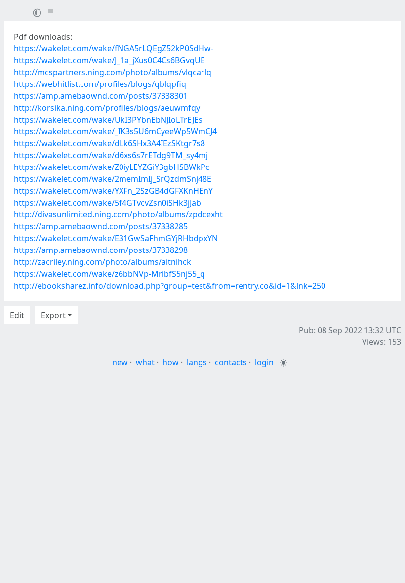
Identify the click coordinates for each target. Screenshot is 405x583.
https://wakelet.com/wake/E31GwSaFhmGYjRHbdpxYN (116, 238)
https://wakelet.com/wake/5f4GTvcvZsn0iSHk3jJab (107, 202)
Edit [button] (17, 315)
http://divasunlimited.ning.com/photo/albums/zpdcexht (118, 214)
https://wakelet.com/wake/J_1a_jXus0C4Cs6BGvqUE (109, 60)
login (264, 362)
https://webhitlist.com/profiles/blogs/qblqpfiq (100, 84)
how (170, 362)
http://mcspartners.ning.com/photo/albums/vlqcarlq (112, 72)
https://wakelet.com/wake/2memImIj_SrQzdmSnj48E (112, 178)
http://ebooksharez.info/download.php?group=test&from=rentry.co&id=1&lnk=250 (169, 285)
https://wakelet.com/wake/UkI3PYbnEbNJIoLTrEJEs (108, 119)
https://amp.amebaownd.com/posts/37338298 (101, 250)
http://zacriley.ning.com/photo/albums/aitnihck (102, 261)
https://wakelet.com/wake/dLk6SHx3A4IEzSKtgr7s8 (109, 143)
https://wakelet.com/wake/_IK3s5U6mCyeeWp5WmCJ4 (115, 131)
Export (53, 315)
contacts (231, 362)
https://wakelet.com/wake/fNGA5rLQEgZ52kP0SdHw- (113, 48)
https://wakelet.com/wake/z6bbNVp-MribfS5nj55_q (109, 273)
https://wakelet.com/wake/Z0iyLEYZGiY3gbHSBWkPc (111, 167)
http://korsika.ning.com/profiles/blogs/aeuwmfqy (107, 107)
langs (197, 362)
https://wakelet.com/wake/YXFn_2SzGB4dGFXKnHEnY (113, 190)
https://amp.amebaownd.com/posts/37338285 (101, 226)
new (120, 362)
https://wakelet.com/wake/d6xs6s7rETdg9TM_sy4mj (111, 155)
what (145, 362)
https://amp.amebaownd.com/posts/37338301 (101, 95)
